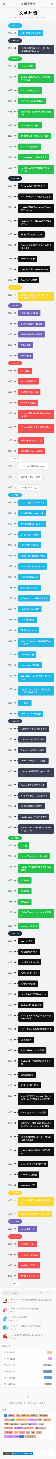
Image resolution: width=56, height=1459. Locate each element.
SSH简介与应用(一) (29, 1276)
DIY (28, 1432)
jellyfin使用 (26, 355)
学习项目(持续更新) (30, 534)
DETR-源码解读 (27, 619)
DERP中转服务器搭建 (30, 477)
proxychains (30, 1436)
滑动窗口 (25, 901)
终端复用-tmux (27, 1244)
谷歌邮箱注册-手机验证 (31, 323)
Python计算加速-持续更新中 (34, 728)
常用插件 (8, 1428)
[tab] (15, 1293)
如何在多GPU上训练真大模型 (34, 598)
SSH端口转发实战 (29, 487)
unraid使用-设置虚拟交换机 (33, 1164)
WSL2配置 (25, 370)
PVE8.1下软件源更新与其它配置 (35, 1214)
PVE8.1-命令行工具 (29, 973)
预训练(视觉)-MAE (29, 630)
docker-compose (11, 1436)
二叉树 (24, 845)
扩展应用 (18, 1428)
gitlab (39, 1432)
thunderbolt (40, 1428)
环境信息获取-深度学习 (31, 806)
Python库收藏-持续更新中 (33, 785)
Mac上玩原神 (27, 941)
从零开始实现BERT (29, 577)
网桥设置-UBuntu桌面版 (32, 451)
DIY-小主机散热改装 (30, 962)
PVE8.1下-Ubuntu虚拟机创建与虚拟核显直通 (30, 1299)
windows (43, 1416)
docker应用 (28, 1428)
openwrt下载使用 (29, 926)
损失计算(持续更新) (30, 545)
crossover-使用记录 (29, 146)
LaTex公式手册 (27, 654)
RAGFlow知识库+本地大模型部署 (36, 196)
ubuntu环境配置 (28, 402)
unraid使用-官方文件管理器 (33, 1112)
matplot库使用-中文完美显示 (34, 795)
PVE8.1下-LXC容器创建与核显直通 (36, 1029)
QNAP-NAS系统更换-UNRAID (33, 466)
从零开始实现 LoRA (29, 587)
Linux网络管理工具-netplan (33, 994)
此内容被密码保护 (29, 951)
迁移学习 (25, 703)
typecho (47, 1420)
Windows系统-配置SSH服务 (33, 186)
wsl (33, 1432)
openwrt (25, 1416)
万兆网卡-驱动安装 (29, 392)
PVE (18, 1416)
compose (32, 1424)
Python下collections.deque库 (34, 856)
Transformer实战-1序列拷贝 (33, 760)
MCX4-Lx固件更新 (28, 381)
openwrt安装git (28, 258)
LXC (16, 1432)
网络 (7, 1424)
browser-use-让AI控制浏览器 (34, 157)
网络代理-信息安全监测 (31, 234)
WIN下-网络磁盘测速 (30, 90)
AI (5, 1416)
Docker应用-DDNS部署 (31, 1005)
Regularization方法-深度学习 (34, 817)
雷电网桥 (8, 1432)
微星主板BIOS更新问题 (31, 440)
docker (11, 1416)
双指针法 (25, 880)
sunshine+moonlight (30, 125)
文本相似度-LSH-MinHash (32, 513)
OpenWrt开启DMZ (29, 280)
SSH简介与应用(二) (29, 1265)
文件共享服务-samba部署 (32, 1050)
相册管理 (25, 891)
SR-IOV (38, 1420)
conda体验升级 (28, 1229)
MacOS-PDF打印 (28, 1185)
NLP (21, 1436)
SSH (6, 1420)
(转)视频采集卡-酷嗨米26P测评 (35, 136)
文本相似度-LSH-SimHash (32, 524)
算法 (12, 1420)
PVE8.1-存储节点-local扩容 (33, 502)
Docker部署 (26, 1039)
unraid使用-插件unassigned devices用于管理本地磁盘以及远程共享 (36, 1099)
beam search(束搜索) (30, 665)
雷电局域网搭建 (28, 983)
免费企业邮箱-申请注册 (31, 334)
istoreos (34, 1416)
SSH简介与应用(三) (29, 1254)
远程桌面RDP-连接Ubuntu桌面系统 (26, 1335)
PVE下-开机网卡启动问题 (32, 101)
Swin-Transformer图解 (31, 713)
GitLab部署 (26, 345)
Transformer (21, 1420)
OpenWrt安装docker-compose (34, 269)
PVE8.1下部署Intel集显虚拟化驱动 (25, 1308)
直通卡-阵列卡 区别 (30, 1085)
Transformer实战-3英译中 (32, 739)
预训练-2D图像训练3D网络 (33, 555)
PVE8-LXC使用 (27, 66)
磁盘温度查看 (27, 1074)
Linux (22, 1432)
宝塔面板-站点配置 (29, 313)
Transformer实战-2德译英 (32, 750)
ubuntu (24, 1424)
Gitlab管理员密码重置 (31, 33)
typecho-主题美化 (29, 1174)
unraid (31, 1420)
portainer (14, 1424)
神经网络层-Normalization (33, 566)
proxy (41, 1424)
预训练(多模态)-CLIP (30, 609)
